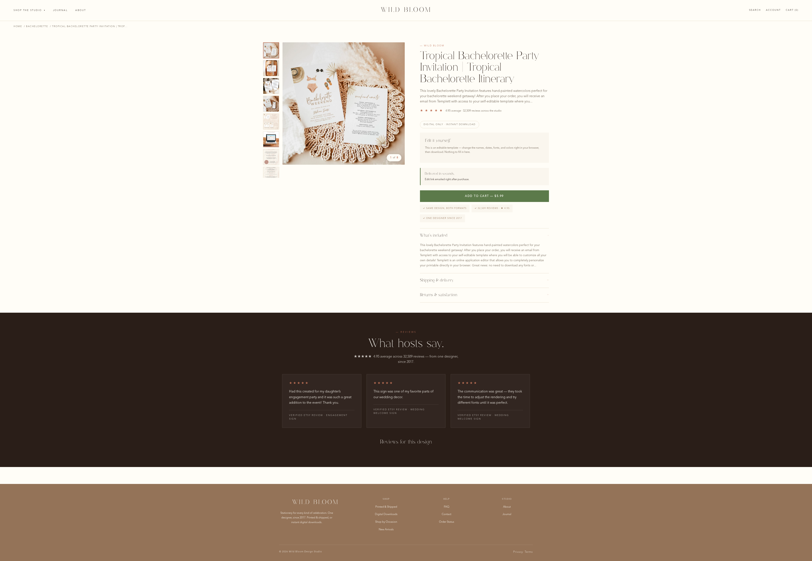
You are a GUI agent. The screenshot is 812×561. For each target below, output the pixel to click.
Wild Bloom (406, 10)
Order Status (446, 522)
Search (755, 10)
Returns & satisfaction (484, 295)
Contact (446, 514)
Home (18, 26)
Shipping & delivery (484, 280)
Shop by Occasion (386, 522)
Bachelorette (37, 26)
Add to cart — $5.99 (484, 196)
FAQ (446, 507)
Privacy (518, 552)
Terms (529, 552)
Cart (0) (792, 10)
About (80, 10)
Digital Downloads (386, 514)
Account (773, 10)
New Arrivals (386, 529)
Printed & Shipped (386, 507)
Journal (60, 10)
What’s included (484, 235)
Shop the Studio (29, 10)
